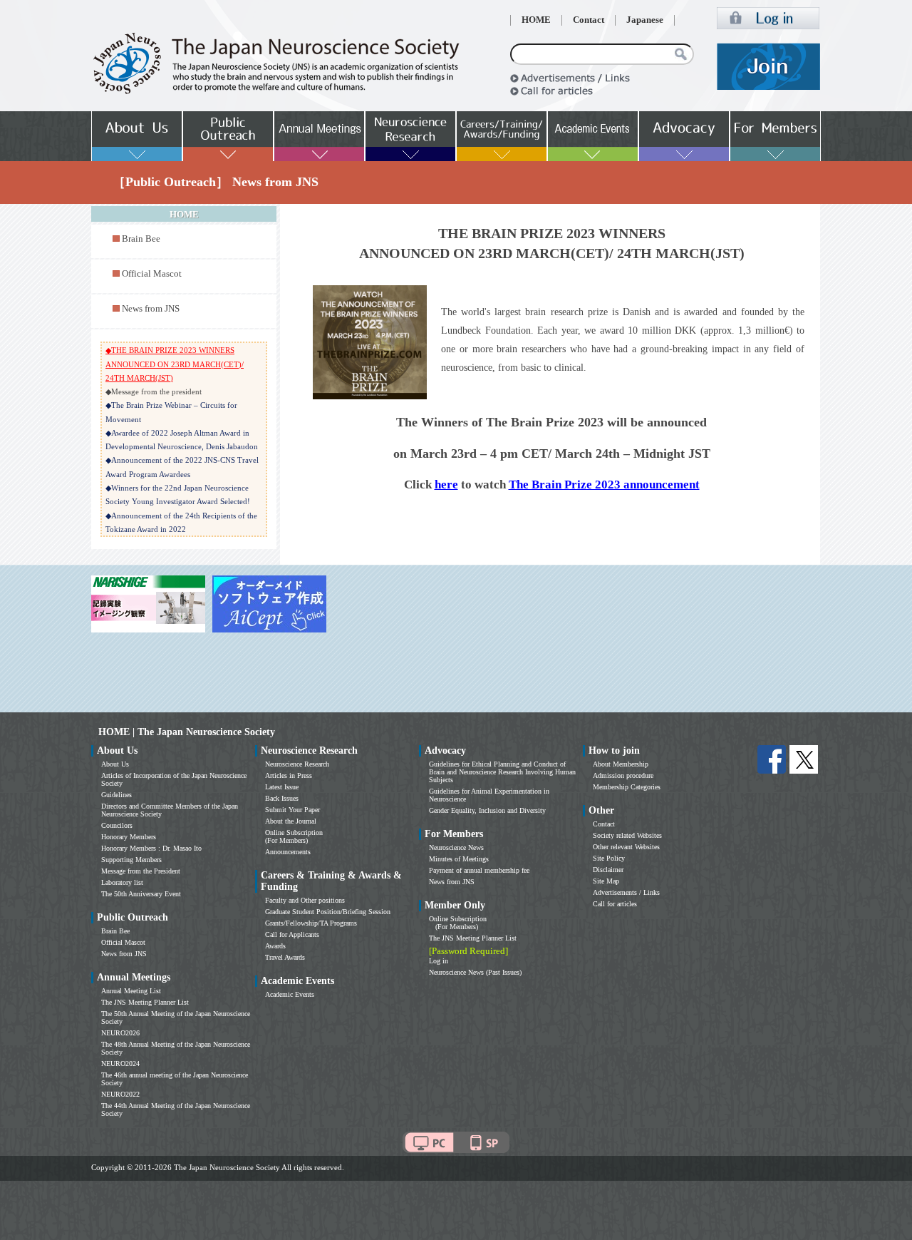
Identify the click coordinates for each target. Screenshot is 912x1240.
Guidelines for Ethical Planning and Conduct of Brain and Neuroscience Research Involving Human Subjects (502, 772)
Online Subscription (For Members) (294, 836)
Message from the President (140, 871)
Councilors (117, 825)
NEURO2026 (120, 1033)
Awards (275, 946)
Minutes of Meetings (459, 859)
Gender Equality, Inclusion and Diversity (487, 810)
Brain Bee (141, 239)
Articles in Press (288, 775)
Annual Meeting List (131, 991)
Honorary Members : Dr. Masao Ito (151, 848)
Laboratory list (122, 882)
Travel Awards (285, 957)
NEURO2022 (120, 1094)
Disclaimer (608, 869)
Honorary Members (128, 837)
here (446, 484)
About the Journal (290, 821)
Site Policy (609, 858)
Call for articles (615, 904)
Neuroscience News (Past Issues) (475, 972)
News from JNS (151, 309)
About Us (115, 764)
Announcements (288, 852)
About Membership (620, 764)
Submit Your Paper (292, 810)
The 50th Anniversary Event (141, 894)
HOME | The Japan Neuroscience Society (186, 732)
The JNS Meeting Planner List (145, 1002)
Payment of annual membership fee (479, 870)
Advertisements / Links (626, 892)
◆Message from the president (153, 391)
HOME (536, 20)
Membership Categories (626, 787)
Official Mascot (152, 274)
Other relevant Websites (626, 847)
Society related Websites (627, 835)
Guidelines (116, 795)
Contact (588, 20)
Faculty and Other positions (305, 900)
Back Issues (282, 798)
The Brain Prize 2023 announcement (604, 484)
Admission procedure (623, 775)
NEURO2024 (120, 1063)
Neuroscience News (456, 847)
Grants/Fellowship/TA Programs (311, 923)
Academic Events (289, 994)
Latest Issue (282, 787)
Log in (438, 961)
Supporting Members (131, 860)
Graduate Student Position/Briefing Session (327, 912)
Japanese (644, 20)
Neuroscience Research (297, 764)
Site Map (606, 881)
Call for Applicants (292, 934)
